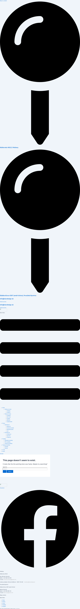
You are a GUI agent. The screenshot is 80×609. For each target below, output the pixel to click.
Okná (3, 600)
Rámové (9, 426)
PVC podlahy (7, 442)
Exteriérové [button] (7, 432)
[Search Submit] (4, 471)
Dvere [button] (3, 423)
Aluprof (8, 412)
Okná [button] (3, 407)
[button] (40, 359)
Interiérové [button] (7, 424)
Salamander (9, 421)
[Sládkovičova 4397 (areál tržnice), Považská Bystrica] (40, 292)
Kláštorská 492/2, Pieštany (9, 147)
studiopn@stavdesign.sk (29, 582)
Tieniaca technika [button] (6, 445)
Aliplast (8, 410)
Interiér (6, 448)
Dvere (3, 603)
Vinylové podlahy (8, 443)
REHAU (8, 420)
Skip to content (3, 0)
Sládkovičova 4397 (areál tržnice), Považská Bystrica (18, 295)
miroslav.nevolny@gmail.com (9, 579)
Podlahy (4, 604)
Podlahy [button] (4, 438)
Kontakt (4, 606)
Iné (7, 431)
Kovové (8, 435)
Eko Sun (9, 417)
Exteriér (6, 446)
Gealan (8, 418)
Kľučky (3, 601)
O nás (3, 449)
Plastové (9, 437)
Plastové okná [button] (8, 414)
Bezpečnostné (10, 429)
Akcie (3, 451)
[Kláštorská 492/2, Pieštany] (40, 144)
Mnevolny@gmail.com (8, 592)
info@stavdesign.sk (7, 299)
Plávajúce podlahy (9, 440)
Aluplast (9, 415)
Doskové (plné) (10, 427)
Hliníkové (9, 434)
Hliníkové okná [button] (8, 409)
